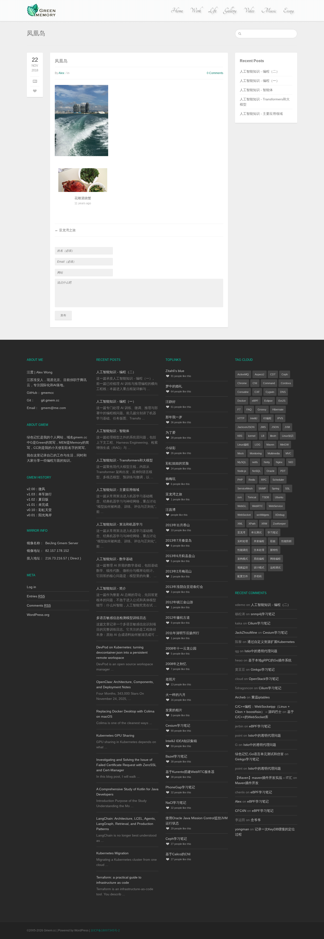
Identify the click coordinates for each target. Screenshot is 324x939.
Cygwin (270, 391)
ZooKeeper (279, 523)
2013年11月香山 (178, 525)
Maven (270, 444)
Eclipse (268, 400)
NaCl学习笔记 (176, 802)
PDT (283, 471)
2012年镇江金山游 (179, 602)
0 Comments (215, 73)
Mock (240, 453)
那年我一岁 (174, 417)
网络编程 (275, 558)
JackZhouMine (246, 632)
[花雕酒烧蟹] (82, 186)
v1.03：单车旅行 (39, 494)
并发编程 (259, 541)
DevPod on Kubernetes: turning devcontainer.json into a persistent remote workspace (122, 652)
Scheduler (278, 479)
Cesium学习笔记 (178, 725)
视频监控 (242, 567)
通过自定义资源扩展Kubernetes (271, 642)
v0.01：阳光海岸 (39, 515)
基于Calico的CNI (178, 854)
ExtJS (281, 400)
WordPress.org (38, 615)
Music (268, 10)
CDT (273, 374)
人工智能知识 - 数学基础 (114, 559)
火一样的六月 (175, 695)
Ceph (285, 374)
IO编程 (267, 418)
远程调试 (275, 567)
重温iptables (260, 697)
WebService (276, 506)
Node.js (241, 471)
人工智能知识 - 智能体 (256, 90)
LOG (257, 444)
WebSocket (244, 514)
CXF (257, 391)
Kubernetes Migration (112, 853)
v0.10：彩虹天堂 (39, 510)
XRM (264, 523)
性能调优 (242, 550)
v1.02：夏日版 (37, 499)
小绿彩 (171, 448)
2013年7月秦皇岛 (179, 540)
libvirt (273, 435)
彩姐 (272, 541)
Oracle (270, 471)
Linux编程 (243, 444)
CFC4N (240, 811)
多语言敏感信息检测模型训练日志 (121, 618)
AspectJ (259, 374)
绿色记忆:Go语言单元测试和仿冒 (259, 754)
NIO (290, 462)
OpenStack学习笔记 (264, 679)
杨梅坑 (171, 479)
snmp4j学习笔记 (263, 614)
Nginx (279, 462)
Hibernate (277, 409)
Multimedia (274, 453)
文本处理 (259, 550)
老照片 (171, 679)
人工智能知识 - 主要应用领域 (261, 114)
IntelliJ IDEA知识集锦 (181, 741)
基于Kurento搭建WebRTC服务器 (190, 772)
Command (269, 383)
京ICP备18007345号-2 (105, 930)
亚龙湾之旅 (67, 230)
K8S (239, 435)
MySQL (241, 462)
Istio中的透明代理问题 (261, 651)
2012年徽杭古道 (178, 617)
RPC (264, 479)
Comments (39, 605)
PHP (240, 479)
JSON (275, 427)
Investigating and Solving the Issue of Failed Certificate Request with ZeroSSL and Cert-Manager (126, 765)
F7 (239, 409)
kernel (251, 435)
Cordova (286, 383)
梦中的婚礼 (174, 386)
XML (240, 523)
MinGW (284, 444)
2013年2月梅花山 (179, 571)
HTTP (240, 418)
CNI (255, 383)
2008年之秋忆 (176, 664)
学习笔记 (273, 532)
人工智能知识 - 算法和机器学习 (119, 524)
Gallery (229, 10)
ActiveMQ (243, 374)
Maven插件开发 (247, 783)
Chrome (242, 383)
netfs (255, 462)
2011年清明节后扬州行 (182, 633)
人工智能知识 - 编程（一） (259, 81)
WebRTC (257, 506)
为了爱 (171, 432)
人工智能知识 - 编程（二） (259, 71)
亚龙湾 (241, 532)
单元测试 (256, 532)
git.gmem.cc (50, 400)
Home (177, 10)
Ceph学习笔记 (176, 839)
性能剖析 (286, 541)
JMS (263, 427)
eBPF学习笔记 (260, 726)
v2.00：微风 (36, 489)
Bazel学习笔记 (176, 756)
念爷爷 (256, 820)
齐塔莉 (258, 576)
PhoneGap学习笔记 (180, 787)
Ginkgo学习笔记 (263, 669)
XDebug (279, 514)
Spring (275, 488)
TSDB (265, 497)
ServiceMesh (245, 488)
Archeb (240, 697)
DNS (283, 391)
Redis (252, 479)
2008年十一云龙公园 (181, 648)
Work (195, 10)
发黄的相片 (174, 710)
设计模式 (259, 567)
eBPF (255, 400)
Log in (31, 587)
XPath (252, 523)
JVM (287, 427)
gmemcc (47, 393)
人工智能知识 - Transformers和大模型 (124, 460)
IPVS (280, 418)
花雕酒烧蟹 (82, 198)
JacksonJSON (246, 427)
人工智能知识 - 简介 (111, 588)
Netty (267, 462)
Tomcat (252, 497)
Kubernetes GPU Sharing (115, 735)
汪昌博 (171, 509)
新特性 (274, 550)
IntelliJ (253, 418)
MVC (288, 453)
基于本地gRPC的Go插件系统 (270, 660)
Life (212, 10)
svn (239, 497)
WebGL (241, 506)
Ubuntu (279, 497)
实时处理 (242, 541)
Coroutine (243, 391)
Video (248, 10)
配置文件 (242, 576)
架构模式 (242, 558)
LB (262, 435)
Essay (288, 10)
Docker (241, 400)
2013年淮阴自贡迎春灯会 (184, 587)
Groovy (262, 409)
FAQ (249, 409)
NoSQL (256, 471)
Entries (36, 596)
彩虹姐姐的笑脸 (177, 463)
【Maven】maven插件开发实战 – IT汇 (263, 778)
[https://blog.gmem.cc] (42, 10)
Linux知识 (287, 435)
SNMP (262, 488)
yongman (242, 829)
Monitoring (256, 453)
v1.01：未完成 (37, 505)
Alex (61, 73)
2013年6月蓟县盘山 (180, 556)
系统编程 (259, 558)
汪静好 (171, 402)
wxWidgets (263, 514)
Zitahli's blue (175, 371)
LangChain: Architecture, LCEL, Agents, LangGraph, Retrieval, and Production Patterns (126, 824)
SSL (287, 488)
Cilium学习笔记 (259, 623)
